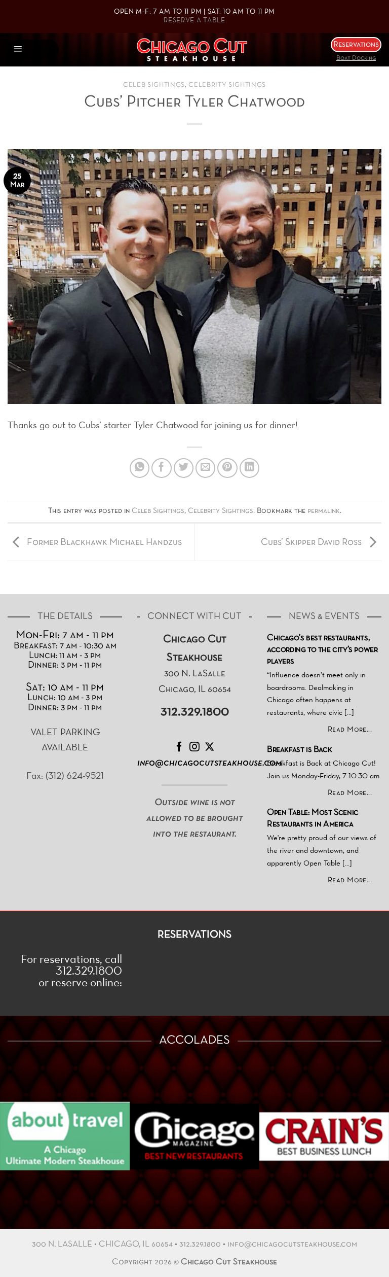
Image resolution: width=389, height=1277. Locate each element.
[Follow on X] (210, 747)
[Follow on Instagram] (194, 747)
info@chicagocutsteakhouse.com (292, 1244)
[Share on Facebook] (161, 468)
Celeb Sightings (154, 85)
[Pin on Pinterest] (227, 468)
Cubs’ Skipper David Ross (312, 542)
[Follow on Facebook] (179, 747)
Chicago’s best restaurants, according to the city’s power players (322, 650)
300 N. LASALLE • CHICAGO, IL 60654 (102, 1244)
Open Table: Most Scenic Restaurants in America (313, 819)
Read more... (350, 729)
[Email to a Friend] (206, 468)
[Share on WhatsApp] (140, 468)
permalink (323, 510)
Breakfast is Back (299, 750)
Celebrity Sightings (227, 85)
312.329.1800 (200, 1244)
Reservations (356, 44)
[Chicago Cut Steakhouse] (194, 49)
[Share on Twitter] (184, 468)
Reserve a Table (194, 20)
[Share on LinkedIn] (250, 468)
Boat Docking (356, 58)
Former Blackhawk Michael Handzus (103, 542)
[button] (34, 49)
